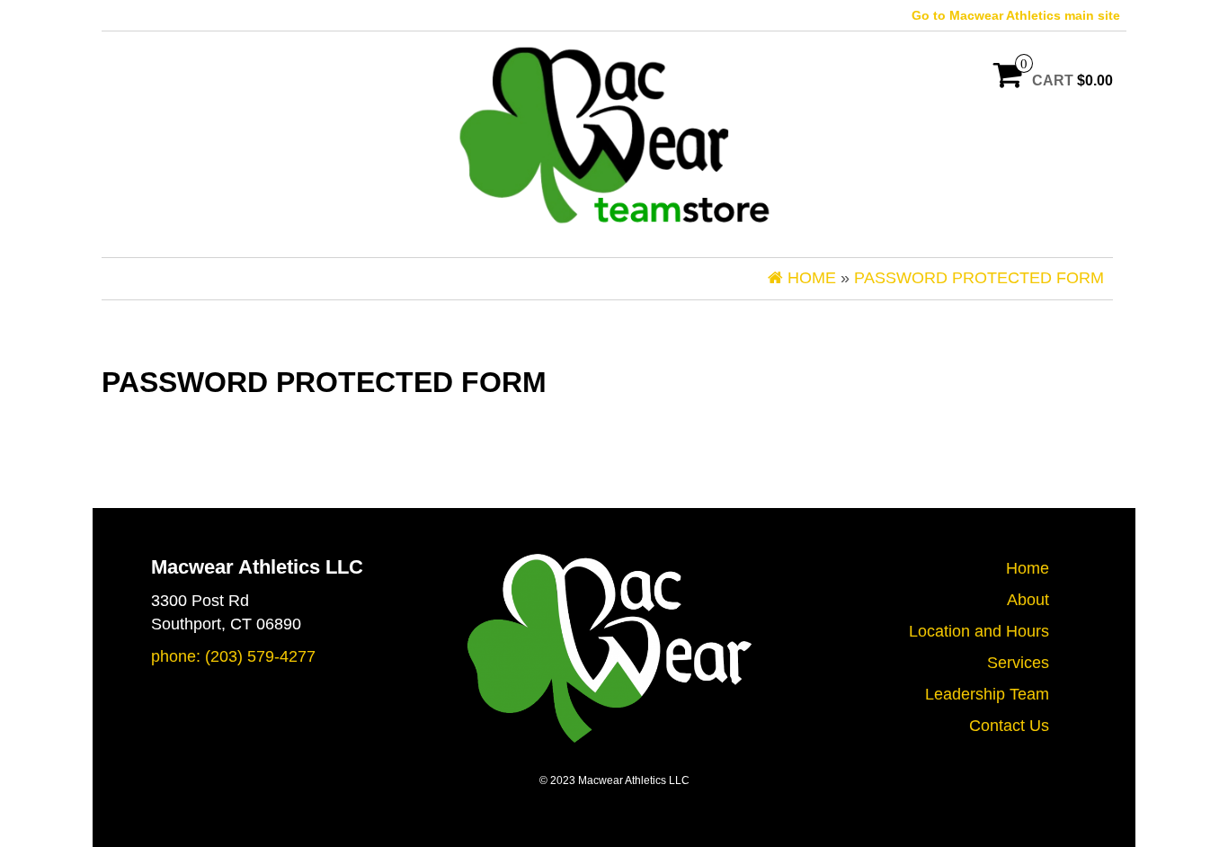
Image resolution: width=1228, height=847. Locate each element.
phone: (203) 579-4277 (233, 656)
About (1028, 600)
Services (1018, 663)
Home (1027, 568)
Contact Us (1009, 726)
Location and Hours (979, 631)
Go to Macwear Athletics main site (1016, 15)
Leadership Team (987, 694)
